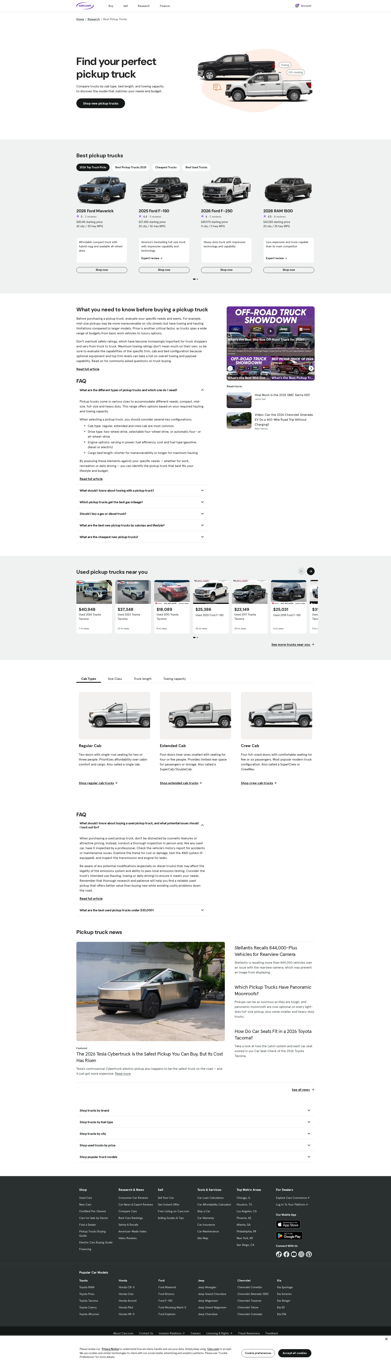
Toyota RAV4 (86, 1287)
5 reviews (155, 216)
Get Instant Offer (168, 1204)
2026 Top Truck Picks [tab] (93, 167)
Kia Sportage (285, 1287)
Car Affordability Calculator (214, 1204)
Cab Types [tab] (88, 679)
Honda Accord (127, 1300)
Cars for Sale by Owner (93, 1218)
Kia (279, 1280)
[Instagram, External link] (301, 1254)
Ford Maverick (167, 1287)
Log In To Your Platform (290, 1204)
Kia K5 (281, 1307)
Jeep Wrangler (207, 1287)
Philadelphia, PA (246, 1231)
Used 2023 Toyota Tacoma (129, 617)
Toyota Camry (88, 1307)
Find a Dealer (87, 1224)
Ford (161, 1280)
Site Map (202, 1238)
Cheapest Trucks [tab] (166, 167)
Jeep (201, 1280)
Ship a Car (203, 1211)
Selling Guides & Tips (171, 1218)
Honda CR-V (127, 1287)
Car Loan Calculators (210, 1198)
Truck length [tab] (143, 679)
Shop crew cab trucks (257, 783)
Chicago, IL (243, 1198)
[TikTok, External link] (279, 1254)
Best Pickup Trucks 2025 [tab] (130, 167)
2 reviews (91, 216)
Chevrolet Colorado (249, 1314)
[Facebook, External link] (286, 1254)
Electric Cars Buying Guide (96, 1242)
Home (80, 19)
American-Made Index (132, 1231)
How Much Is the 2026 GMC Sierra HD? (282, 395)
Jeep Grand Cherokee (212, 1294)
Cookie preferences (258, 1353)
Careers (196, 1333)
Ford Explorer (167, 1314)
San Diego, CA (245, 1245)
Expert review (150, 258)
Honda (123, 1280)
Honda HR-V (126, 1314)
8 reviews (280, 216)
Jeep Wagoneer (208, 1300)
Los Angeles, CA (247, 1211)
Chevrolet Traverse (249, 1300)
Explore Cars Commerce (291, 1198)
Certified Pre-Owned (92, 1211)
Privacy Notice (110, 1349)
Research (144, 6)
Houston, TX (244, 1204)
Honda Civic (126, 1294)
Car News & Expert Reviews (136, 1204)
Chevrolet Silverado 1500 (252, 1294)
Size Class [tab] (115, 679)
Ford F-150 (165, 1300)
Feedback (272, 1333)
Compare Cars (128, 1211)
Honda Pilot (126, 1307)
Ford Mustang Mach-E (172, 1307)
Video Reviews (128, 1238)
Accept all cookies (295, 1353)
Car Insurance (206, 1224)
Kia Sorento (284, 1294)
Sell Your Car (166, 1198)
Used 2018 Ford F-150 (287, 615)
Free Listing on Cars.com (173, 1211)
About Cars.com (123, 1333)
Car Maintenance (208, 1231)
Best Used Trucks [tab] (196, 167)
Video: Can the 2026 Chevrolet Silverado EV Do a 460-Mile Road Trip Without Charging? (284, 419)
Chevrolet (243, 1280)
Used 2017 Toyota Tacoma (245, 617)
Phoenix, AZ (244, 1218)
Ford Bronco (166, 1294)
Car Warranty (205, 1218)
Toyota (83, 1280)
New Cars (85, 1204)
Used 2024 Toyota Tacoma (90, 617)
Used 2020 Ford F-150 (209, 615)
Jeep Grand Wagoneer (212, 1307)
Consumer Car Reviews (133, 1198)
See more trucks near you (291, 644)
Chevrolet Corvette (249, 1287)
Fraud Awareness (249, 1333)
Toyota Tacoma (88, 1300)
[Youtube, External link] (294, 1254)
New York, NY (245, 1238)
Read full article (87, 369)
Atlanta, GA (243, 1224)
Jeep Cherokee (208, 1314)
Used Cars (85, 1198)
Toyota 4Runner (89, 1314)
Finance (165, 6)
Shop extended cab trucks (179, 783)
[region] (195, 1349)
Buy (111, 6)
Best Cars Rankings (131, 1218)
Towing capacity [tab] (174, 679)
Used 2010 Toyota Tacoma (167, 617)
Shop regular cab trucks (96, 783)
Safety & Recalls (128, 1224)
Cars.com (213, 1349)
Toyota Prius (86, 1294)
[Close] (386, 1338)
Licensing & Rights (217, 1333)
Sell (125, 6)
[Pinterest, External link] (309, 1254)
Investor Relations (170, 1333)
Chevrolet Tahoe (247, 1307)
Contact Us (146, 1333)
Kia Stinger (283, 1300)
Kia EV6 (281, 1314)
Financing (85, 1249)
